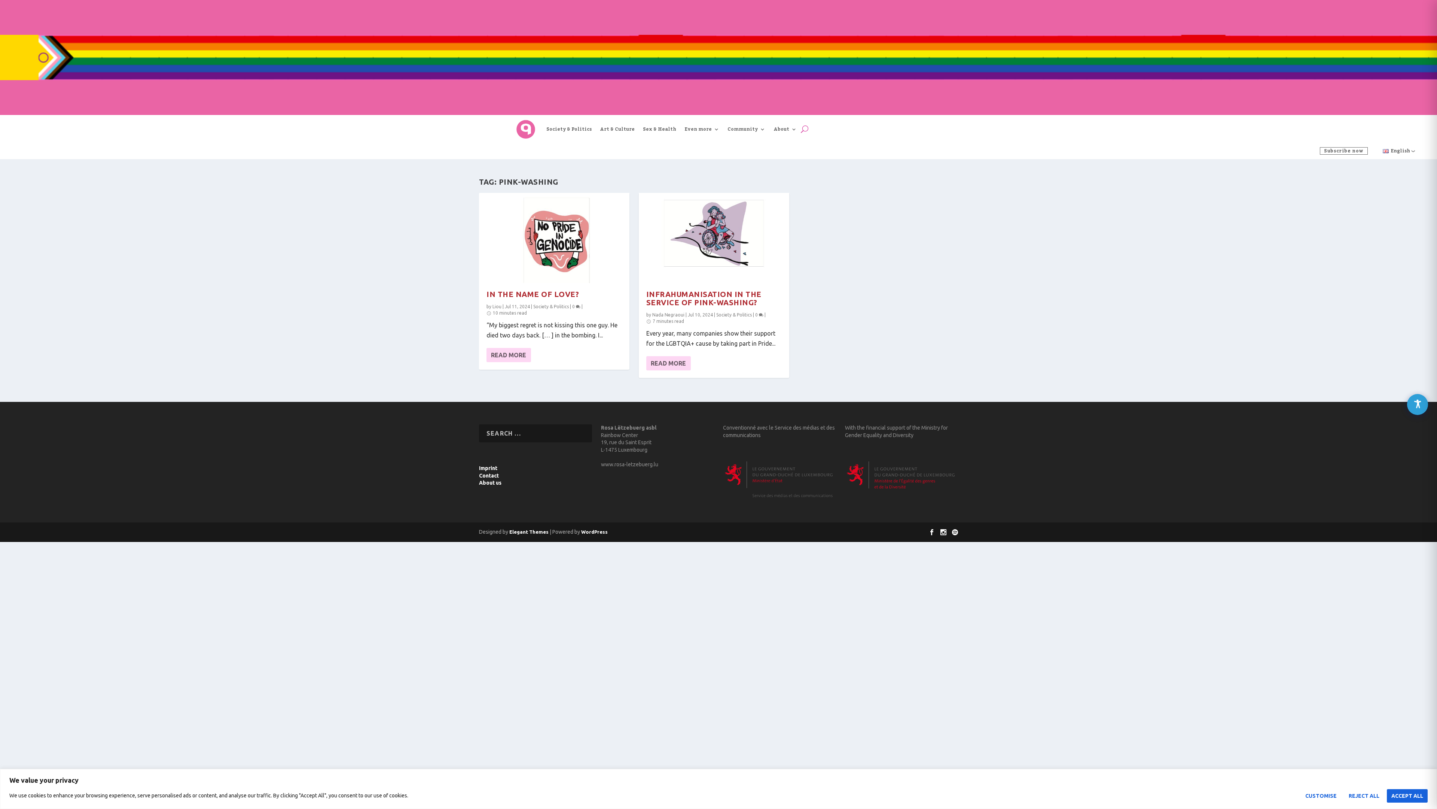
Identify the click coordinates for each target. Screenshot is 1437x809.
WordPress (594, 531)
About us (490, 483)
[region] (718, 789)
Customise (1321, 796)
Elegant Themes (529, 531)
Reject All (1364, 796)
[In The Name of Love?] (554, 238)
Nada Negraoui (668, 314)
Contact (489, 476)
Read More (508, 355)
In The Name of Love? (532, 294)
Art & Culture (617, 129)
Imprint (488, 468)
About (781, 129)
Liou (496, 306)
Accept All (1407, 796)
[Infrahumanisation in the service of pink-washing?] (714, 238)
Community (742, 129)
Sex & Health (659, 129)
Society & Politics (569, 129)
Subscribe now (1344, 151)
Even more (698, 129)
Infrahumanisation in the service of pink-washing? (704, 298)
